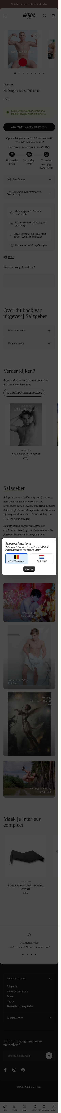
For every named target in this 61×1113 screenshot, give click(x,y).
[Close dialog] (54, 540)
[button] (16, 558)
